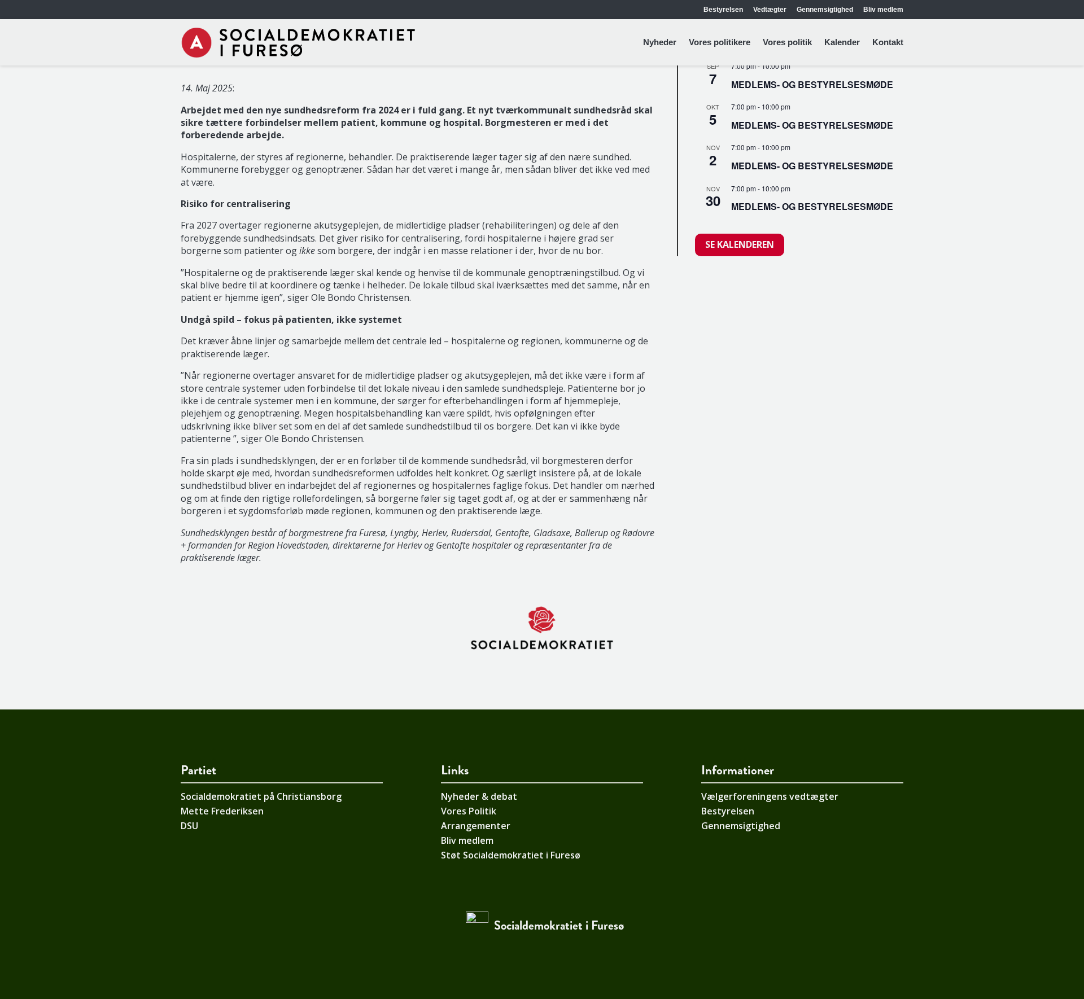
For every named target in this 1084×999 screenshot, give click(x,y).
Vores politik (787, 42)
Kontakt (887, 42)
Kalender (842, 42)
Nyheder (659, 42)
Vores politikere (719, 42)
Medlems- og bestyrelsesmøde (812, 84)
